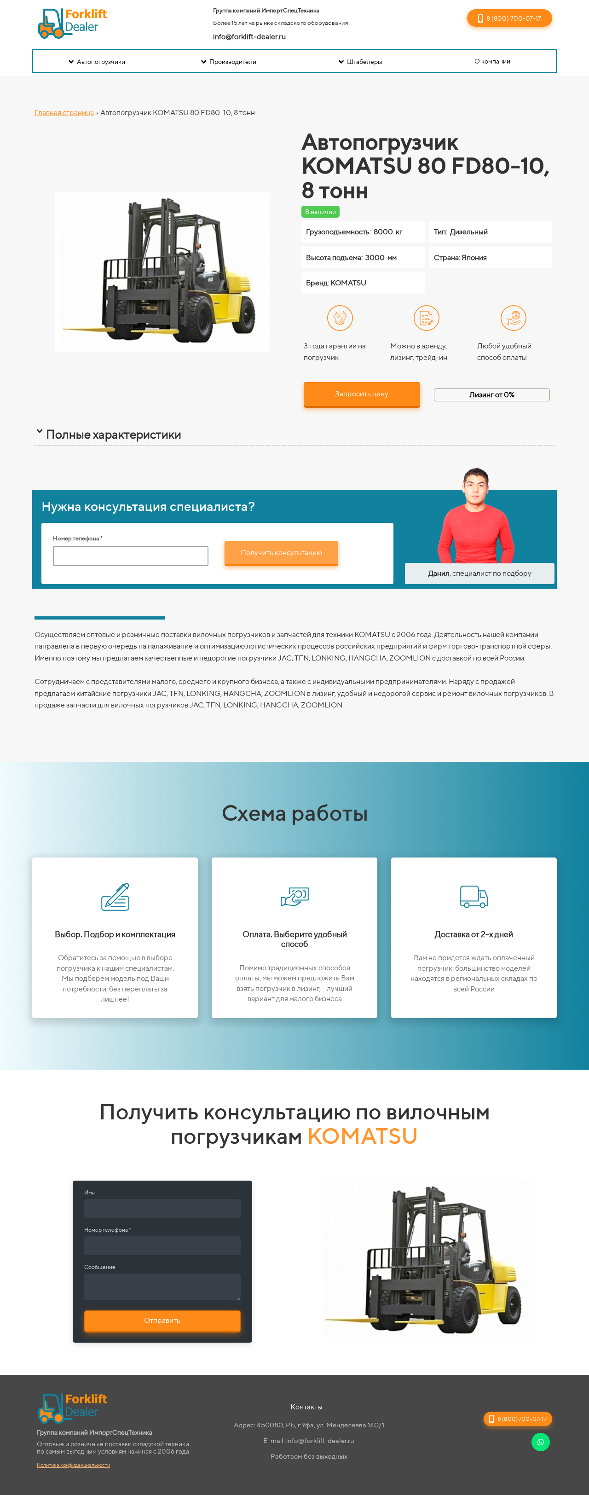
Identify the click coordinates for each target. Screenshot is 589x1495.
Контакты (306, 1406)
